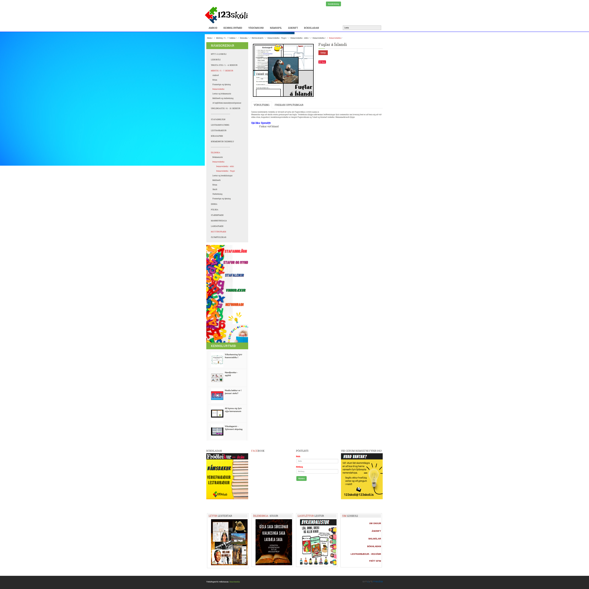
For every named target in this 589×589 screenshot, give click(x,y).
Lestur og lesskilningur (222, 175)
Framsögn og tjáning (221, 84)
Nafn (298, 456)
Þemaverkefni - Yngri (277, 38)
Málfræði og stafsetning (222, 98)
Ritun (214, 80)
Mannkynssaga (219, 220)
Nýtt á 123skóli (218, 54)
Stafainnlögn (218, 119)
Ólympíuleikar (218, 237)
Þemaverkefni (319, 38)
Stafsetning (217, 194)
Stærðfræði (217, 215)
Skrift (214, 189)
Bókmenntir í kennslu (222, 141)
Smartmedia (234, 581)
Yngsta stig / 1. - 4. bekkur (224, 65)
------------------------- (220, 114)
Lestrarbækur (218, 130)
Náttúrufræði (257, 38)
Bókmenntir (217, 157)
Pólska (214, 209)
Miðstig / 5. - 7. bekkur (225, 38)
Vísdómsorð (256, 27)
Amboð (213, 27)
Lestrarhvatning (220, 125)
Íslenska (243, 38)
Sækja (323, 52)
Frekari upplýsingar (289, 105)
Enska (214, 204)
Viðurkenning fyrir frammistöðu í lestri (233, 357)
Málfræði (216, 180)
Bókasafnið (217, 136)
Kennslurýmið (232, 27)
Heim (209, 38)
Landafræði (217, 226)
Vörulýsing (261, 105)
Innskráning (333, 4)
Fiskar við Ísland (269, 126)
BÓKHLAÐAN (311, 27)
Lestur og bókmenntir (221, 93)
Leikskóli (216, 59)
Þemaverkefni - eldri (299, 38)
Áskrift (293, 27)
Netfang (299, 467)
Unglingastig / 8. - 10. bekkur (225, 108)
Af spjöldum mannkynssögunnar (226, 103)
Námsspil (276, 27)
